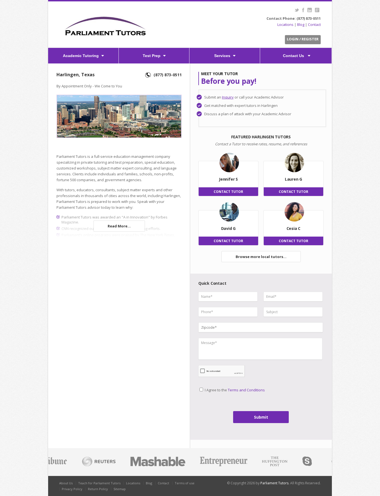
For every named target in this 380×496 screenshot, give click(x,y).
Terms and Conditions (246, 389)
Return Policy (98, 489)
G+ (317, 10)
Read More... (119, 226)
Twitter (296, 10)
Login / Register (303, 38)
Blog (300, 24)
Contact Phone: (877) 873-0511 (294, 18)
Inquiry (228, 97)
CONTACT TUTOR (228, 191)
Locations (285, 24)
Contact (314, 24)
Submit (261, 417)
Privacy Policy (72, 489)
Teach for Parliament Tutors (99, 483)
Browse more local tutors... (261, 256)
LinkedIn (309, 10)
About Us (66, 483)
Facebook (303, 10)
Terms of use (184, 483)
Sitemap (119, 489)
